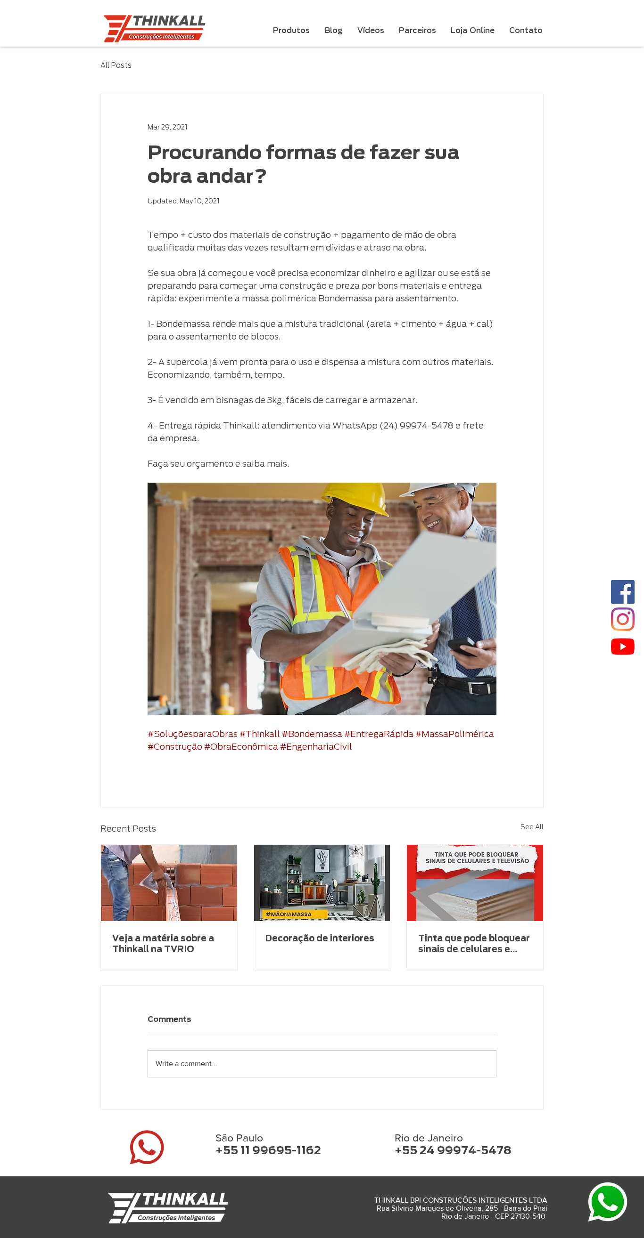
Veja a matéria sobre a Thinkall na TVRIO (163, 943)
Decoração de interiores (319, 938)
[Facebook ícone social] (623, 592)
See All (532, 827)
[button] (291, 30)
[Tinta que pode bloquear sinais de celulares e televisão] (475, 883)
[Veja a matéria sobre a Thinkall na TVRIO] (169, 883)
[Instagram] (623, 619)
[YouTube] (623, 646)
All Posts (116, 65)
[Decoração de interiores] (322, 883)
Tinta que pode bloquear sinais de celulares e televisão (474, 944)
